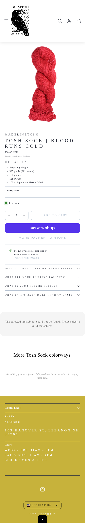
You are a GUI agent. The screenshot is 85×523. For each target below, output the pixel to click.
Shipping (8, 156)
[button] (6, 21)
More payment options (42, 237)
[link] (69, 21)
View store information (26, 257)
